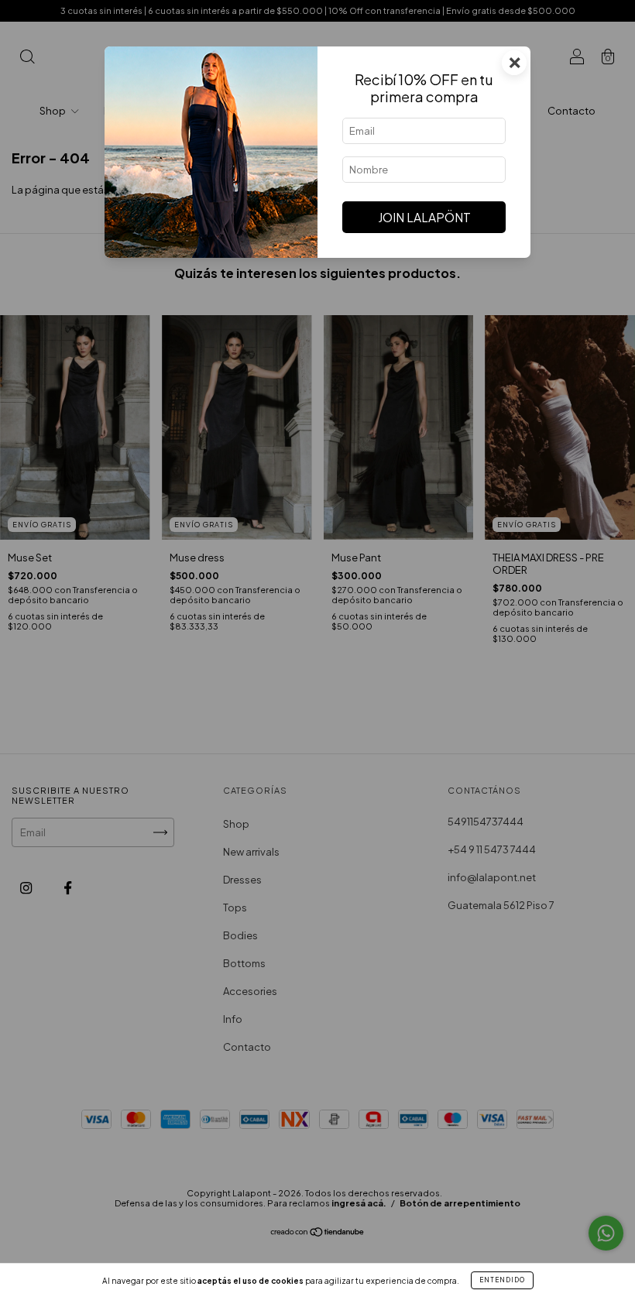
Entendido (502, 1280)
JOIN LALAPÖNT (424, 217)
